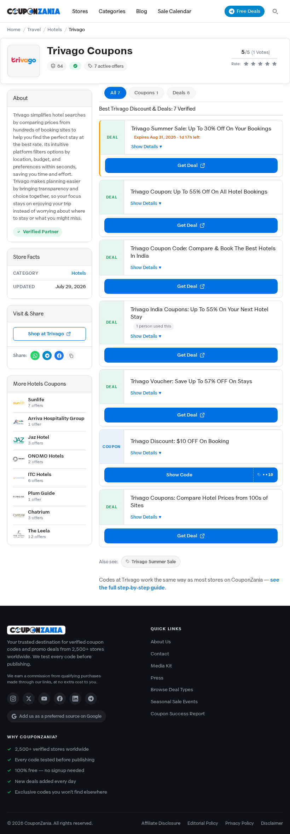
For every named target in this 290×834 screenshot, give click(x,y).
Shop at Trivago (46, 333)
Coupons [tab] (146, 92)
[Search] (275, 11)
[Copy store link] (71, 355)
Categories (112, 11)
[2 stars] (253, 64)
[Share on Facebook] (59, 355)
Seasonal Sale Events (174, 701)
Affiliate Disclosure (160, 823)
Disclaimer (272, 823)
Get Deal (188, 165)
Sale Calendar (174, 11)
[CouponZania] (73, 630)
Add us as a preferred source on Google (60, 716)
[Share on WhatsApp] (35, 355)
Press (157, 678)
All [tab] (115, 92)
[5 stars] (274, 64)
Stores (80, 11)
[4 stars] (267, 64)
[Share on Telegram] (47, 355)
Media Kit (161, 665)
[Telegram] (91, 699)
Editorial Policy (202, 823)
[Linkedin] (75, 699)
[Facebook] (60, 699)
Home (14, 29)
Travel (34, 29)
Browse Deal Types (172, 689)
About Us (161, 641)
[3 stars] (260, 64)
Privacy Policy (239, 823)
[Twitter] (29, 699)
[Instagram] (13, 699)
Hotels (54, 29)
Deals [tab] (181, 92)
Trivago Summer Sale (154, 561)
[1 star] (246, 64)
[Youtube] (44, 699)
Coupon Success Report (178, 713)
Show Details (144, 146)
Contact (160, 653)
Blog (141, 11)
